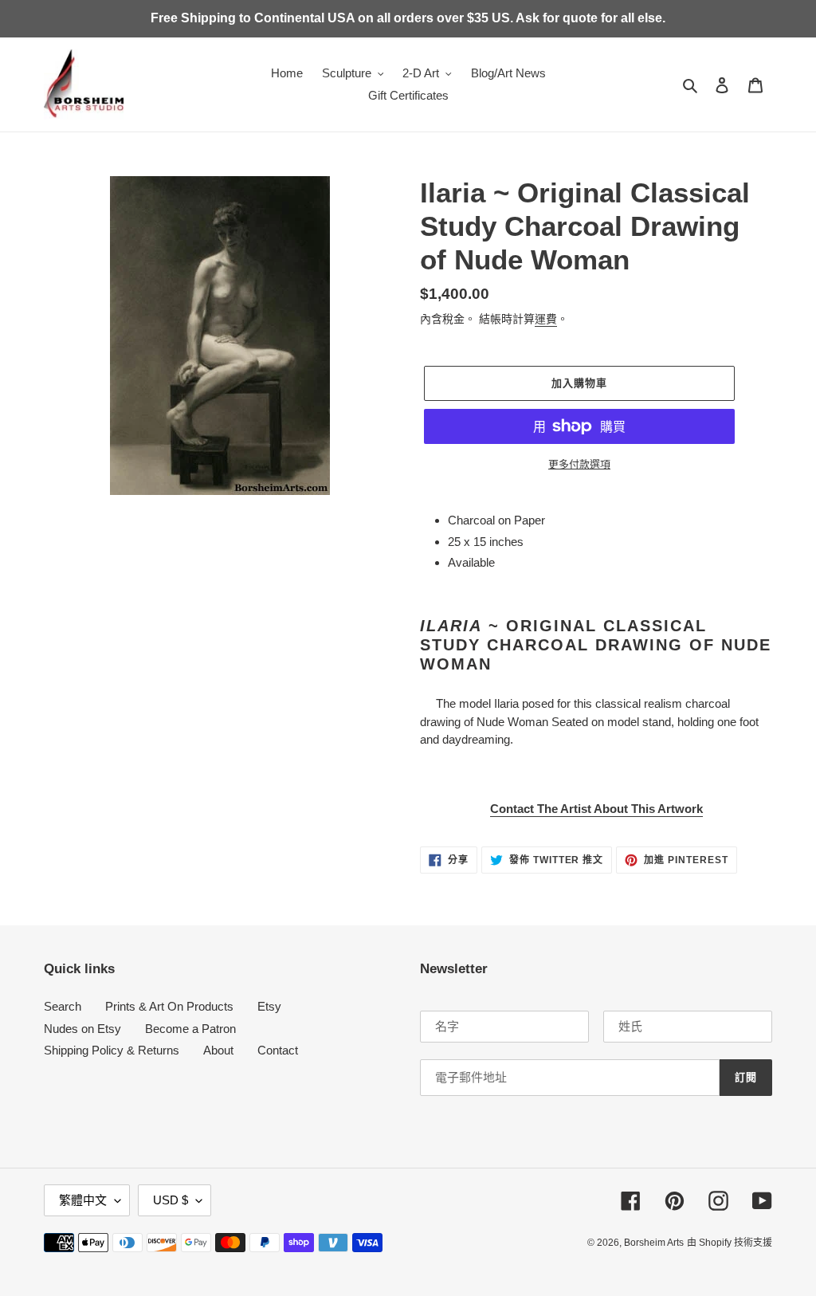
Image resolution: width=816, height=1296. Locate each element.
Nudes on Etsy (82, 1028)
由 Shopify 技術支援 (729, 1242)
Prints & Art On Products (169, 1006)
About (218, 1050)
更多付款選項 (579, 464)
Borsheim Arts (654, 1242)
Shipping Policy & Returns (111, 1050)
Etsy (269, 1006)
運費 (546, 318)
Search (62, 1006)
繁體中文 (83, 1200)
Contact (277, 1050)
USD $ (170, 1200)
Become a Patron (190, 1028)
